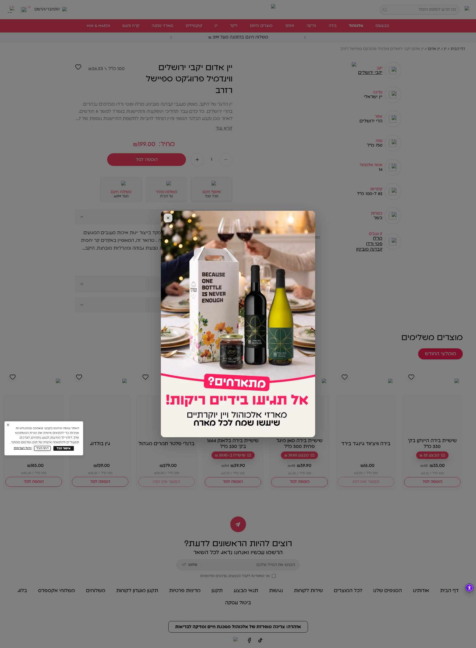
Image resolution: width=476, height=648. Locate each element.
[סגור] (168, 218)
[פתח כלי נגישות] (469, 587)
